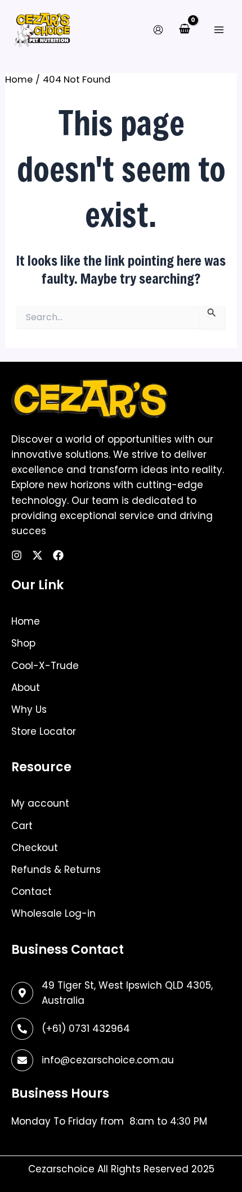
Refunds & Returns (56, 869)
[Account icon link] (158, 30)
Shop (23, 643)
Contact (31, 891)
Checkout (34, 847)
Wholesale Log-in (53, 913)
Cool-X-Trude (45, 665)
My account (40, 803)
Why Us (29, 709)
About (25, 687)
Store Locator (43, 731)
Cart (22, 825)
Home (25, 621)
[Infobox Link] (121, 1029)
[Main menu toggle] (219, 29)
